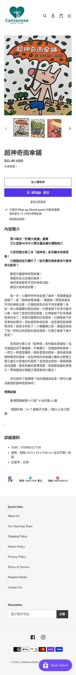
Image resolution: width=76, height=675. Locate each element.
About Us (14, 516)
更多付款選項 (38, 201)
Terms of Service (18, 567)
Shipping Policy (17, 536)
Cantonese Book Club (31, 662)
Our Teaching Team (20, 526)
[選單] (69, 15)
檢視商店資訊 (17, 218)
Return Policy (16, 546)
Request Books (17, 577)
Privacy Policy (17, 556)
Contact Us (15, 587)
